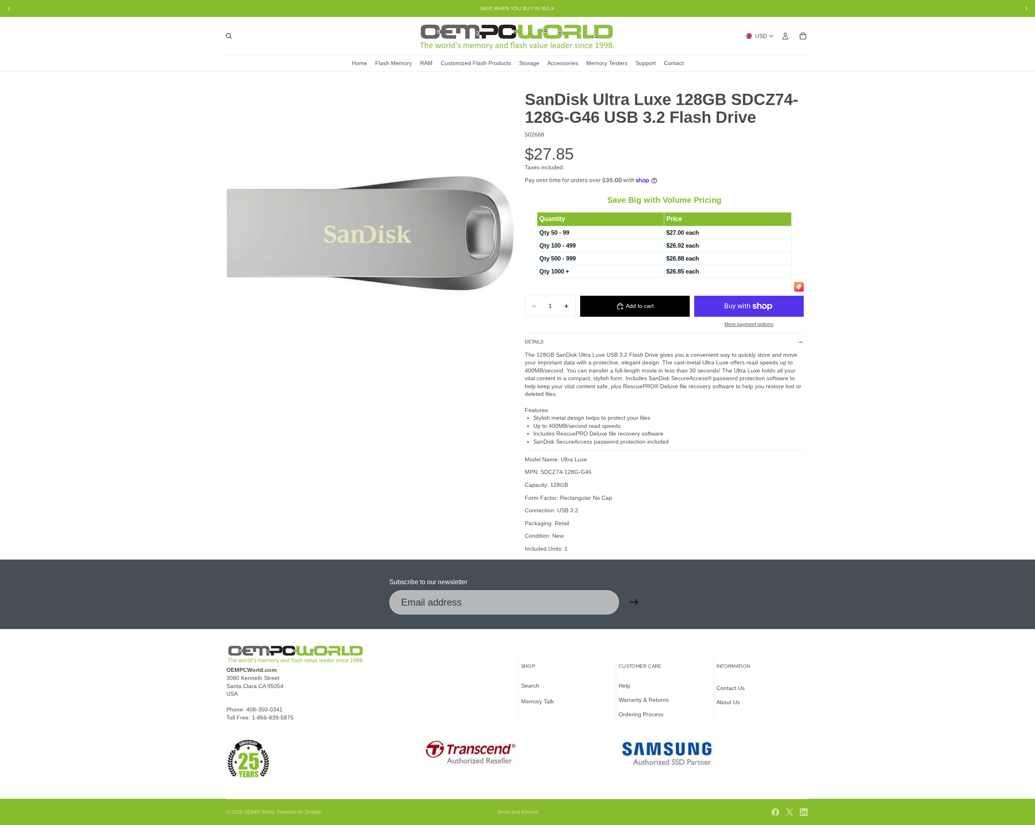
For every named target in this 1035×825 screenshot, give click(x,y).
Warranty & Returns (644, 700)
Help (624, 685)
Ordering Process (641, 714)
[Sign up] (634, 602)
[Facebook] (775, 812)
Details (534, 342)
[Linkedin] (804, 812)
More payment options (748, 324)
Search (530, 685)
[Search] (229, 36)
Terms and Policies (518, 812)
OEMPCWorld (259, 812)
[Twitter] (789, 812)
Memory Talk (537, 701)
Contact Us (730, 688)
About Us (728, 702)
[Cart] (803, 36)
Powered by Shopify (299, 812)
